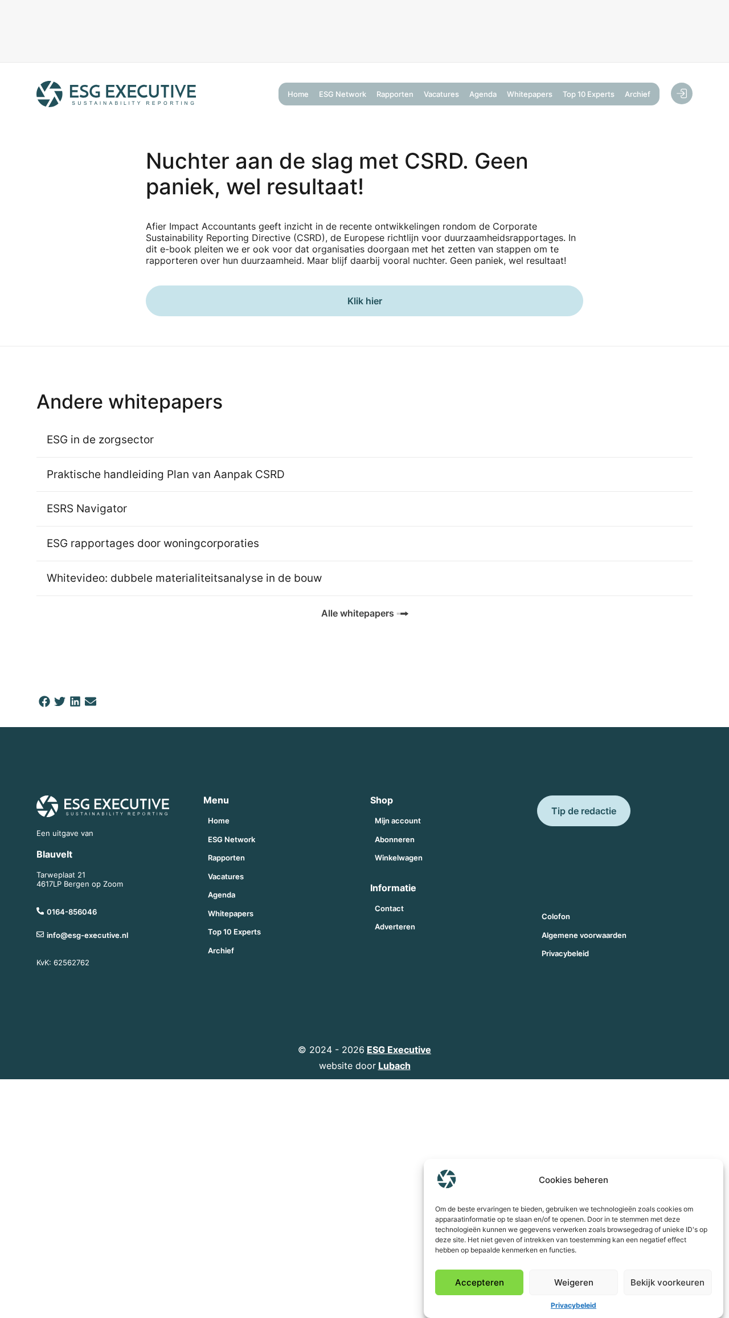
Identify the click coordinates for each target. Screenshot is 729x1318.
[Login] (682, 93)
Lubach (394, 1065)
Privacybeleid (573, 1305)
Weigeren (573, 1282)
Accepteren (479, 1282)
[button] (44, 701)
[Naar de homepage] (116, 94)
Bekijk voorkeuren (667, 1282)
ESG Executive (399, 1049)
